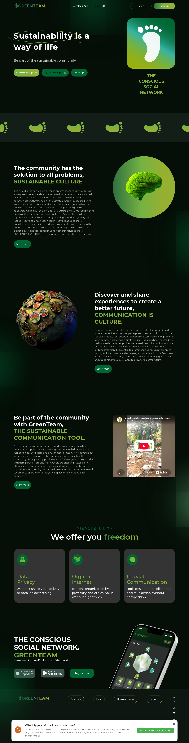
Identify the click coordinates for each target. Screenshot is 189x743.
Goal (98, 699)
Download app (24, 72)
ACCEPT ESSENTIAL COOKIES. (155, 730)
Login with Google (53, 72)
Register (154, 699)
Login (141, 6)
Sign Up (164, 6)
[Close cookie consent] (174, 724)
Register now (82, 673)
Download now (125, 699)
